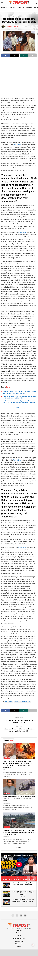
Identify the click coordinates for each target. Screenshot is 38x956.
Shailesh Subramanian (12, 26)
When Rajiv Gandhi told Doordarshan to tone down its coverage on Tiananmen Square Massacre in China (19, 799)
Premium (4, 8)
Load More (19, 407)
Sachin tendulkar (25, 702)
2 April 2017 (24, 26)
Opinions (7, 758)
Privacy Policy (19, 944)
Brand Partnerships (19, 938)
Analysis (7, 827)
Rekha (16, 702)
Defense (29, 8)
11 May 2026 (6, 836)
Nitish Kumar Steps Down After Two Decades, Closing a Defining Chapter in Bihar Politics (19, 397)
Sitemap (19, 947)
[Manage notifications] (33, 945)
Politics (12, 8)
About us (19, 930)
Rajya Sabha (17, 145)
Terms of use (19, 941)
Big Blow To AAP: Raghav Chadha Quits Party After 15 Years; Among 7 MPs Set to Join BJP (19, 392)
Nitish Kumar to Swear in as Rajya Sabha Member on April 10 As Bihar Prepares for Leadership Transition (19, 402)
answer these (22, 232)
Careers (19, 936)
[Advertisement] (19, 78)
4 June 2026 (7, 803)
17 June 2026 (7, 769)
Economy (21, 8)
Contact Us (19, 933)
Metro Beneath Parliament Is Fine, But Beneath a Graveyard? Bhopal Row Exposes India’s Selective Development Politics (18, 832)
